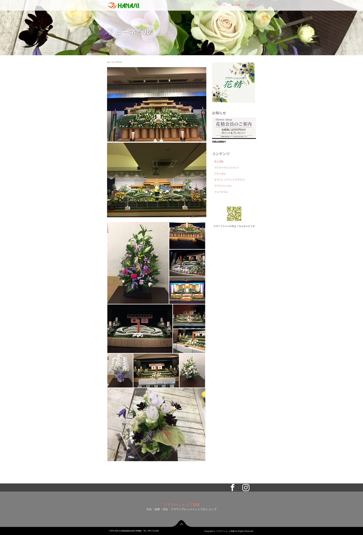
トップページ (219, 5)
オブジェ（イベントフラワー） (230, 179)
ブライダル (220, 174)
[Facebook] (234, 487)
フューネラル (221, 192)
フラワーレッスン (223, 186)
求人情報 (235, 5)
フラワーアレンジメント (226, 167)
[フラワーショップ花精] (123, 5)
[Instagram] (247, 487)
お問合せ (250, 5)
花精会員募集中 (219, 142)
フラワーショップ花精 (181, 505)
